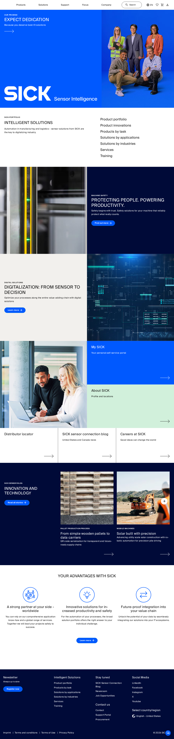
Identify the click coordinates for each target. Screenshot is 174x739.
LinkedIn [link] (136, 683)
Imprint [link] (7, 733)
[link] (87, 59)
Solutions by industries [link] (66, 697)
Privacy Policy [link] (66, 733)
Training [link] (58, 706)
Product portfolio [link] (63, 683)
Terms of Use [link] (48, 733)
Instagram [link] (137, 692)
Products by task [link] (62, 688)
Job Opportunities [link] (105, 696)
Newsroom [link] (101, 691)
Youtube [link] (136, 701)
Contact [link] (100, 710)
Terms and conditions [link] (26, 733)
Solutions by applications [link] (67, 692)
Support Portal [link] (103, 715)
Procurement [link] (103, 719)
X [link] (133, 697)
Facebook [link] (137, 688)
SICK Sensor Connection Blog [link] (109, 684)
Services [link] (58, 701)
